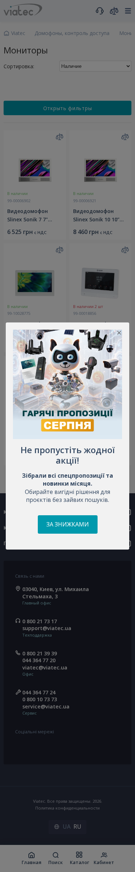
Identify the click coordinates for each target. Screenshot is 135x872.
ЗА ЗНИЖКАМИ (67, 524)
